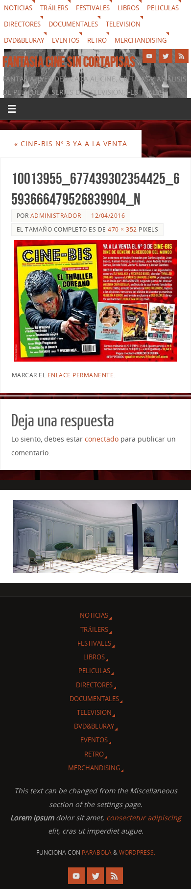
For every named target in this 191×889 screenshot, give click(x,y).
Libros (128, 7)
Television (123, 24)
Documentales (73, 24)
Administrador (55, 215)
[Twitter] (165, 56)
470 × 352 (122, 229)
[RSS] (182, 56)
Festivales (93, 7)
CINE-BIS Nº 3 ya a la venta (70, 143)
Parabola (97, 852)
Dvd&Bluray (24, 40)
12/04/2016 (108, 215)
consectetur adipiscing (143, 817)
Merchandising (141, 40)
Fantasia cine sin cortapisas (68, 62)
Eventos (65, 40)
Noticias (18, 7)
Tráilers (54, 7)
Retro (97, 40)
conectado (102, 439)
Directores (22, 24)
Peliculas (163, 7)
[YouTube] (149, 56)
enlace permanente (81, 375)
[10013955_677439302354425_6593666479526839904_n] (95, 301)
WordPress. (137, 852)
